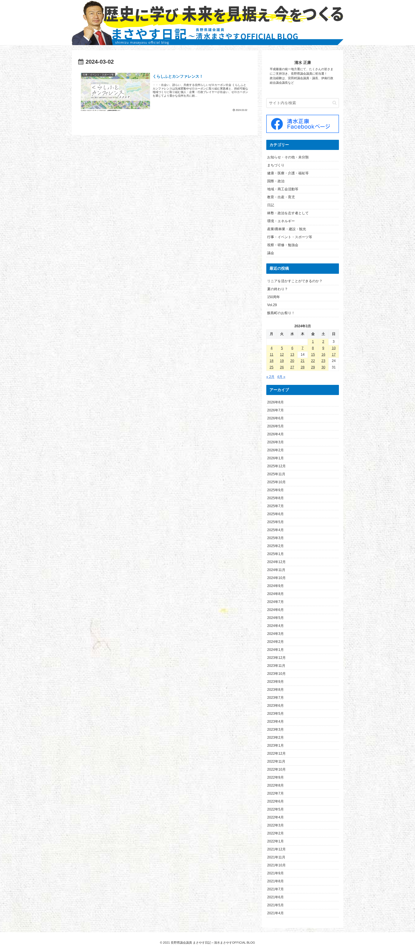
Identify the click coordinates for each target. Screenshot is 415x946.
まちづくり (275, 165)
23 (323, 361)
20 (292, 361)
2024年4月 (275, 626)
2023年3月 (275, 729)
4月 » (281, 377)
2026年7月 (275, 410)
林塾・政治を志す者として (288, 213)
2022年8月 (275, 785)
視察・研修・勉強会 (282, 245)
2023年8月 (275, 689)
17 (334, 354)
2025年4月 (275, 530)
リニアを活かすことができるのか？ (294, 281)
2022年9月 (275, 777)
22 (313, 361)
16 (323, 354)
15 (313, 354)
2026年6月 (275, 418)
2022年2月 (275, 833)
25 (271, 367)
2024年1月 (275, 650)
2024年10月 (276, 578)
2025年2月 (275, 546)
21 (303, 361)
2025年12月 (276, 466)
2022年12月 (276, 753)
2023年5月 (275, 713)
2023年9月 (275, 681)
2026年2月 (275, 450)
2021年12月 (276, 849)
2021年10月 (276, 865)
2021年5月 (275, 905)
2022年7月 (275, 793)
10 (334, 348)
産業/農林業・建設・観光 (286, 229)
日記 (270, 205)
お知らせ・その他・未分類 (288, 157)
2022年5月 (275, 809)
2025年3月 (275, 538)
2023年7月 (275, 697)
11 (271, 354)
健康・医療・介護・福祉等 (288, 173)
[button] (334, 102)
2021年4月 (275, 913)
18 (271, 361)
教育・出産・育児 (281, 197)
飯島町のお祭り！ (281, 313)
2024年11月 (276, 570)
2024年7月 (275, 602)
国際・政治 (275, 181)
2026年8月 (275, 402)
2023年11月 (276, 665)
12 (282, 354)
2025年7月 (275, 506)
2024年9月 (275, 586)
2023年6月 (275, 705)
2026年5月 (275, 426)
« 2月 (270, 377)
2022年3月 (275, 825)
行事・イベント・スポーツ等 (289, 237)
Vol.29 (272, 305)
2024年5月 (275, 618)
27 (292, 367)
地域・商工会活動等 (282, 189)
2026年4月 (275, 434)
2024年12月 (276, 562)
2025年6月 (275, 514)
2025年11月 (276, 474)
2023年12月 (276, 658)
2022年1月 (275, 841)
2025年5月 (275, 522)
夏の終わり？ (277, 289)
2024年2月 (275, 642)
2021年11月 (276, 857)
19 (282, 361)
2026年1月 (275, 458)
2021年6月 (275, 897)
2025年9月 (275, 490)
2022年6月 (275, 801)
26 (282, 367)
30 (323, 367)
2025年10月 (276, 482)
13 (292, 354)
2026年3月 (275, 442)
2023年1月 (275, 745)
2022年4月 (275, 817)
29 (313, 367)
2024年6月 (275, 610)
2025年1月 (275, 554)
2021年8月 (275, 881)
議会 (270, 253)
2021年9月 (275, 873)
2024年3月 (275, 634)
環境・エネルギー (281, 221)
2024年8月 (275, 594)
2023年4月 (275, 721)
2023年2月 (275, 737)
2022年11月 (276, 761)
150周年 (273, 297)
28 (303, 367)
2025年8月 (275, 498)
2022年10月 (276, 769)
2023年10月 (276, 673)
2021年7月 (275, 889)
